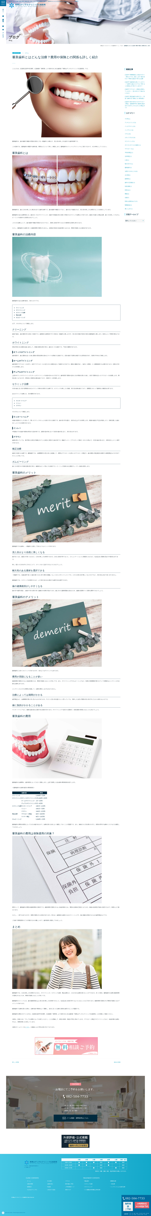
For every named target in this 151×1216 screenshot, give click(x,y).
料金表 (49, 1187)
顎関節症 (127, 205)
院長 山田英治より (130, 201)
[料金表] (3, 28)
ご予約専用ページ (69, 1187)
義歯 (126, 194)
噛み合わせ (128, 164)
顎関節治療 (113, 1181)
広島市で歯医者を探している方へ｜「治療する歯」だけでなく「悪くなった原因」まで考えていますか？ (135, 84)
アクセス (67, 1181)
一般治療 (112, 1184)
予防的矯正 (128, 152)
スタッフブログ (129, 137)
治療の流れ (50, 1184)
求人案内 (49, 1181)
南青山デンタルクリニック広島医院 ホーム (109, 45)
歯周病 (127, 179)
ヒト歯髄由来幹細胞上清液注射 (92, 1189)
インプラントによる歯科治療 (117, 1187)
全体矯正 (127, 156)
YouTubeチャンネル (32, 1189)
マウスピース (128, 149)
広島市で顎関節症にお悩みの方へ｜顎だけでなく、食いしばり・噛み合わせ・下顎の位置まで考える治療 (135, 77)
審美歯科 (127, 167)
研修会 (127, 190)
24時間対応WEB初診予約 (142, 1205)
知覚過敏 (127, 186)
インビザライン (129, 126)
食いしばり (128, 209)
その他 (127, 119)
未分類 (127, 175)
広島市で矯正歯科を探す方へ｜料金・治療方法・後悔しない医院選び (135, 97)
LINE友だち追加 (51, 1189)
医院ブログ (68, 1189)
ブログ (121, 45)
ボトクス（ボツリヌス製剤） (132, 145)
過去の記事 (117, 1062)
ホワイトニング (129, 141)
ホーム (29, 1181)
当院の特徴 (30, 1184)
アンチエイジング (129, 122)
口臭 (126, 160)
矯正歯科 (86, 1181)
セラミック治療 (88, 1184)
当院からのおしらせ (130, 171)
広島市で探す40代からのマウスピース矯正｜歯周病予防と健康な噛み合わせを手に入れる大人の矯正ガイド (135, 105)
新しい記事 (15, 1062)
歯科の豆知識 (129, 182)
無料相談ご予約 (128, 1206)
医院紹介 (29, 1187)
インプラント (128, 130)
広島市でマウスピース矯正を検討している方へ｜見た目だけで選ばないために (135, 91)
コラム (27, 53)
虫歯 (126, 197)
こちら (27, 1027)
